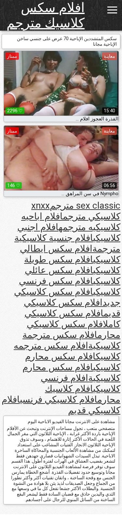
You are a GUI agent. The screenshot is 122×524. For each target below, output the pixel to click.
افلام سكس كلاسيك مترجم (46, 15)
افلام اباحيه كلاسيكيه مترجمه (70, 221)
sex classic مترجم (85, 205)
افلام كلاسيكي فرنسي (58, 399)
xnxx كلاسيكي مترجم (75, 211)
